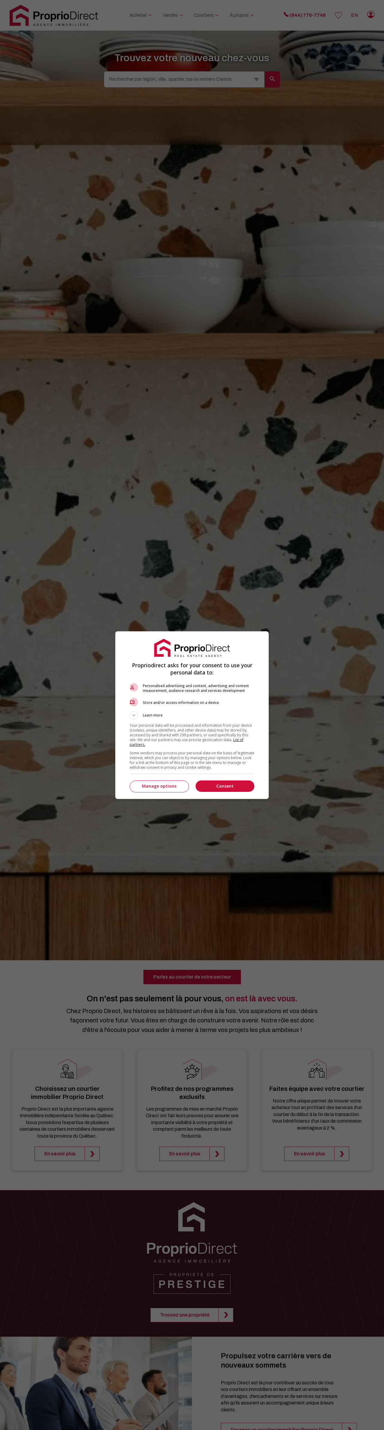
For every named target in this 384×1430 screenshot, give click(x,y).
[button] (192, 715)
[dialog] (192, 715)
